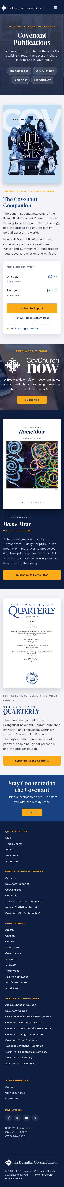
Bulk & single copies (23, 328)
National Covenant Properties (24, 1045)
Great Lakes (13, 953)
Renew (19, 317)
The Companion (19, 70)
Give (8, 837)
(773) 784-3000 (15, 1136)
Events (9, 849)
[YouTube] (26, 1117)
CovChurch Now (44, 70)
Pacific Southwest (16, 982)
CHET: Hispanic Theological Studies (28, 1016)
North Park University (18, 1057)
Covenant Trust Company (21, 1040)
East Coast (12, 947)
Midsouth (11, 959)
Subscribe (11, 861)
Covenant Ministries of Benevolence (28, 1028)
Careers (10, 878)
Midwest (10, 964)
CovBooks (11, 895)
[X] (35, 1117)
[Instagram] (17, 1117)
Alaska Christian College (20, 1004)
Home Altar (20, 79)
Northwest (12, 970)
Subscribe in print (32, 308)
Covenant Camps (16, 1010)
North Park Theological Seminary (26, 1051)
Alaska (9, 929)
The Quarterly (42, 79)
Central (10, 941)
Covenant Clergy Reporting (22, 913)
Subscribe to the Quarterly (32, 760)
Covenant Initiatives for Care (23, 1022)
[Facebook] (8, 1117)
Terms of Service (43, 1174)
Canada (10, 935)
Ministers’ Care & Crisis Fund (23, 901)
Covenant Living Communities (24, 1034)
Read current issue (37, 317)
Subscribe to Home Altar (32, 574)
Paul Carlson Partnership (20, 1063)
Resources (12, 855)
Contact (10, 1087)
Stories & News (15, 1092)
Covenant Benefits (17, 883)
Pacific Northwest (16, 976)
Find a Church (13, 843)
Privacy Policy (13, 1178)
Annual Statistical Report (21, 907)
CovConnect (13, 889)
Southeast (11, 988)
